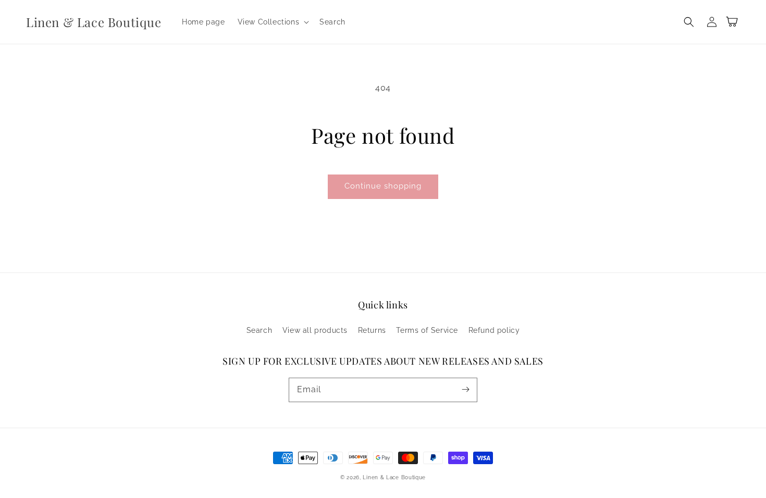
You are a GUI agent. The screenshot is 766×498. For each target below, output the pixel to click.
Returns (372, 330)
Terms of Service (427, 330)
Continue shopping (383, 186)
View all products (315, 330)
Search (259, 330)
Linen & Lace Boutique (394, 477)
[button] (272, 22)
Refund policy (494, 330)
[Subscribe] (465, 389)
